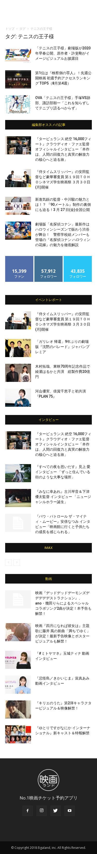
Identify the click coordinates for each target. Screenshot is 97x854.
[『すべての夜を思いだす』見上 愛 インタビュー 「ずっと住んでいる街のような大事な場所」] (18, 473)
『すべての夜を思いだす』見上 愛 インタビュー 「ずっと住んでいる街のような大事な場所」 (62, 472)
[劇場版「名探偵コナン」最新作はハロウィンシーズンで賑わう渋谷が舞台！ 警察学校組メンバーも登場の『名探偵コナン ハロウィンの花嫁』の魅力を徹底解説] (18, 231)
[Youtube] (69, 811)
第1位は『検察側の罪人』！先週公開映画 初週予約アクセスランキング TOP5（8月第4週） (63, 78)
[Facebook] (28, 811)
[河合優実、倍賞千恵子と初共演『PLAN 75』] (18, 398)
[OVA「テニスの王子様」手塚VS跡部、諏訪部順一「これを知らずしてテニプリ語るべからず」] (18, 104)
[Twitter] (55, 811)
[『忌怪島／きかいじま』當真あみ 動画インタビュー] (18, 685)
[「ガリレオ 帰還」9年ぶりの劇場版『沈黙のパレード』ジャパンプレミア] (18, 348)
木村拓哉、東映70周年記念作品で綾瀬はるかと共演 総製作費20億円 (62, 371)
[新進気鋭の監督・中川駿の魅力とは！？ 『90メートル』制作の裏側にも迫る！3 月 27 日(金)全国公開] (18, 206)
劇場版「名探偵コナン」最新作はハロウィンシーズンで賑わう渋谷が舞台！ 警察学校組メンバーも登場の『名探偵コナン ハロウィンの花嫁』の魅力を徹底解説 (62, 234)
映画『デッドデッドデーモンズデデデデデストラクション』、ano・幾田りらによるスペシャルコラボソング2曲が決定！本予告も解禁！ (63, 603)
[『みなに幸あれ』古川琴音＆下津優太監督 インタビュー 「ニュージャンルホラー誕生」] (18, 498)
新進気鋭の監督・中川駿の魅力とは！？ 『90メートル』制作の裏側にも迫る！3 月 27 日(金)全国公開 (63, 204)
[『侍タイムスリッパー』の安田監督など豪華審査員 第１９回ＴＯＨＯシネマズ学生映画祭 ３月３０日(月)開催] (18, 178)
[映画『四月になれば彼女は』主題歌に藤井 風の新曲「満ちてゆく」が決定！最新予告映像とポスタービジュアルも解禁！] (18, 632)
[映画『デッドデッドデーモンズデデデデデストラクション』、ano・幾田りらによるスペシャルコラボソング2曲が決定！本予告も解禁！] (18, 599)
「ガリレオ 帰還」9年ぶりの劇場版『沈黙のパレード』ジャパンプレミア (62, 346)
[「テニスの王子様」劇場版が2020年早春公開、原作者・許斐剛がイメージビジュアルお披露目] (18, 55)
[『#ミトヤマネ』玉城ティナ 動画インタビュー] (18, 660)
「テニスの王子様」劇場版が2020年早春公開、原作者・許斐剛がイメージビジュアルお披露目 (63, 53)
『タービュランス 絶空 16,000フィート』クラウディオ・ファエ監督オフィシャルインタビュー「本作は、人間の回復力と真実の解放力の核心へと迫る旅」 (63, 149)
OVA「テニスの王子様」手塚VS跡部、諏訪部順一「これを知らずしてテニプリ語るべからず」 (62, 103)
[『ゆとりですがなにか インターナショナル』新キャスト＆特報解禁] (18, 734)
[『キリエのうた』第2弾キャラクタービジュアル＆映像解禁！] (18, 709)
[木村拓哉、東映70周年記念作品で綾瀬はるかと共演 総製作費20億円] (18, 373)
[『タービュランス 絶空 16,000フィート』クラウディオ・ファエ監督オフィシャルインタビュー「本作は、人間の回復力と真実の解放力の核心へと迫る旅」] (18, 145)
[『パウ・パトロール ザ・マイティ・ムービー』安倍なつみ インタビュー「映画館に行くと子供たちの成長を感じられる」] (18, 523)
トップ (9, 28)
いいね (19, 258)
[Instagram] (41, 811)
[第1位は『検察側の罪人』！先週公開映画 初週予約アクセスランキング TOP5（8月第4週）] (18, 79)
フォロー (48, 258)
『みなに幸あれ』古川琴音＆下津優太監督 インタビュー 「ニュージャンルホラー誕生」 (63, 496)
